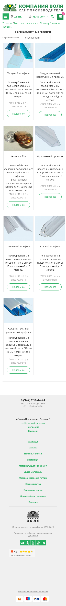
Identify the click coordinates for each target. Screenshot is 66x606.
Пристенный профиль (50, 156)
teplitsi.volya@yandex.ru (33, 423)
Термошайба (18, 156)
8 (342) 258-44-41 (41, 16)
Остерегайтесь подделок (33, 496)
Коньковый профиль (18, 246)
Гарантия (33, 502)
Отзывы (33, 447)
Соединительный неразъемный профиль (50, 75)
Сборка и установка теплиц (33, 478)
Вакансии (33, 431)
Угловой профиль (50, 246)
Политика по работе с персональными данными (33, 534)
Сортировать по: (11, 37)
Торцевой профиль (18, 73)
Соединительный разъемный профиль (18, 330)
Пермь (17, 16)
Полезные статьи (33, 453)
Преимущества (33, 484)
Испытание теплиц (33, 490)
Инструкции (33, 459)
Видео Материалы (33, 472)
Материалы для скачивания (33, 466)
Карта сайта (33, 427)
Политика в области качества (33, 591)
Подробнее (18, 113)
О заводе (33, 441)
